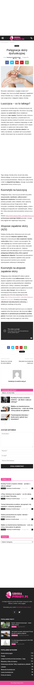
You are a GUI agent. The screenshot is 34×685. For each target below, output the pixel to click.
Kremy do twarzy (6, 675)
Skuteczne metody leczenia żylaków (6, 362)
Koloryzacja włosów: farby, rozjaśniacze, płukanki (16, 664)
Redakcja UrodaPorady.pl (13, 57)
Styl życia (14, 626)
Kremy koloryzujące (7, 653)
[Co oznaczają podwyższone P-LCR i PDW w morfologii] (5, 642)
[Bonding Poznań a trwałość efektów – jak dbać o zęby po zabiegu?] (5, 400)
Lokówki (3, 667)
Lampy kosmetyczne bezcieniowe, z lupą (13, 659)
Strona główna (4, 42)
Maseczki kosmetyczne (8, 669)
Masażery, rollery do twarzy (9, 661)
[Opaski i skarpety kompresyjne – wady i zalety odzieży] (5, 625)
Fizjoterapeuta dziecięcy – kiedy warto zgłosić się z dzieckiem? (20, 417)
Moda (2, 519)
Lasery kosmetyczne (7, 672)
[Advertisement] (17, 18)
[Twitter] (19, 612)
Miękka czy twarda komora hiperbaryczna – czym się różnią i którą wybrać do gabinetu (22, 408)
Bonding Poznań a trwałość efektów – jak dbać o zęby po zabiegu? (21, 400)
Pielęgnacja (14, 635)
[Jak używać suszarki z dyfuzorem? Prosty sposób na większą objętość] (5, 634)
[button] (31, 38)
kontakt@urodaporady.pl (23, 607)
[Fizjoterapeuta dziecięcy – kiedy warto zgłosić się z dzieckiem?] (5, 417)
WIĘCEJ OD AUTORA (8, 393)
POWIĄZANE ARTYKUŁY (9, 390)
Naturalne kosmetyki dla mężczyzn (26, 362)
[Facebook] (14, 612)
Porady (3, 498)
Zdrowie (16, 45)
